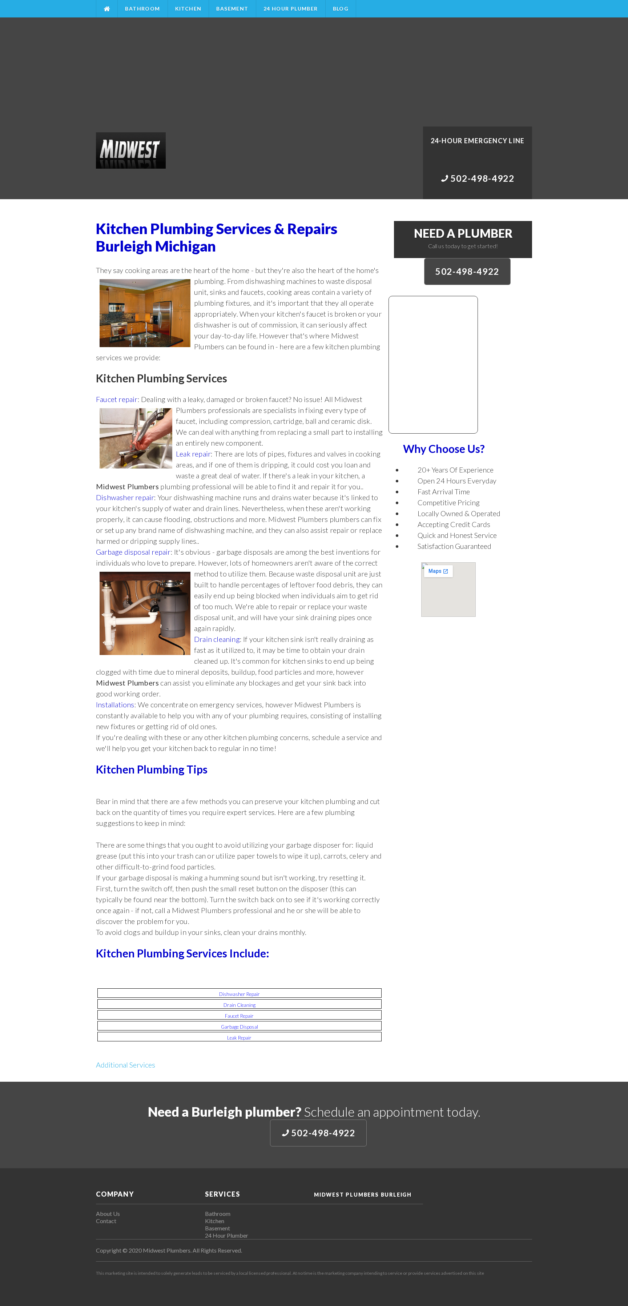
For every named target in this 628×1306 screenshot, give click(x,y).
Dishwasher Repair (239, 994)
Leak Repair (239, 1038)
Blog (341, 8)
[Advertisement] (314, 72)
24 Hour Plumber (290, 8)
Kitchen (188, 8)
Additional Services (125, 1064)
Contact (106, 1220)
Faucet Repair (239, 1016)
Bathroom (142, 8)
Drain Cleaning (239, 1005)
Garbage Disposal (239, 1027)
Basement (232, 8)
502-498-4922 (467, 271)
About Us (108, 1213)
